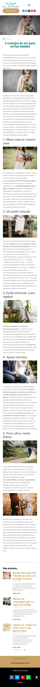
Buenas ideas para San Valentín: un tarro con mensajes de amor (24, 575)
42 (24, 650)
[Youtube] (32, 11)
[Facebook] (23, 11)
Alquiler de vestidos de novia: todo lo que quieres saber (25, 627)
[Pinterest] (34, 11)
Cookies (20, 682)
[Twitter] (26, 11)
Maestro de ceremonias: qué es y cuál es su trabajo (23, 601)
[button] (29, 5)
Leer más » (17, 593)
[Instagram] (29, 11)
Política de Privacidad (20, 671)
